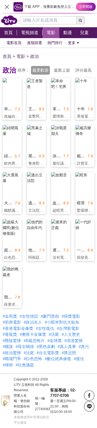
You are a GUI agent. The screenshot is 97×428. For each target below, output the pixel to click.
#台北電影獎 (48, 352)
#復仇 (79, 358)
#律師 (8, 365)
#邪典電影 (12, 322)
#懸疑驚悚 (12, 340)
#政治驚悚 (12, 352)
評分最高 (83, 70)
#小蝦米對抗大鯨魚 (62, 322)
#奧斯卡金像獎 (33, 334)
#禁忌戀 (69, 352)
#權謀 (8, 346)
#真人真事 (67, 346)
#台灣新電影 (68, 328)
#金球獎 (54, 340)
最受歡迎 (40, 70)
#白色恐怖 (33, 358)
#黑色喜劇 (46, 346)
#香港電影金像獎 (18, 328)
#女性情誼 (29, 316)
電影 (20, 56)
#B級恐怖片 (34, 340)
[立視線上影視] (9, 20)
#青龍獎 (10, 334)
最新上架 (62, 70)
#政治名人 (33, 322)
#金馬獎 (10, 316)
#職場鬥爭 (12, 358)
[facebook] (89, 395)
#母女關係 (25, 346)
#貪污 (84, 346)
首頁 (7, 56)
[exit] (6, 7)
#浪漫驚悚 (73, 340)
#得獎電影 (71, 316)
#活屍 (54, 334)
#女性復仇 (45, 328)
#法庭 (29, 352)
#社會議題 (25, 365)
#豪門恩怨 (50, 316)
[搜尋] (81, 20)
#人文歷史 (71, 334)
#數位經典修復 (58, 358)
